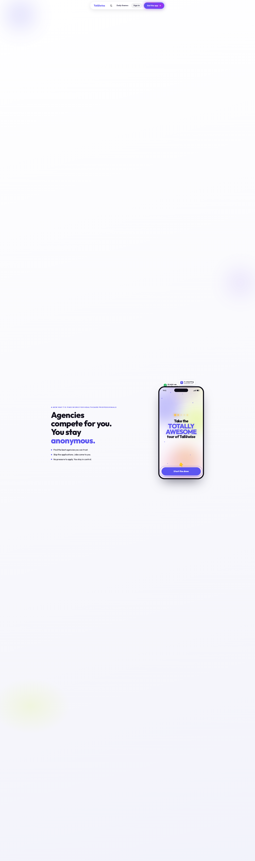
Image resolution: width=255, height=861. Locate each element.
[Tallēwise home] (99, 5)
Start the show (181, 471)
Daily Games (122, 5)
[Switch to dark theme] (111, 5)
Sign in (136, 5)
